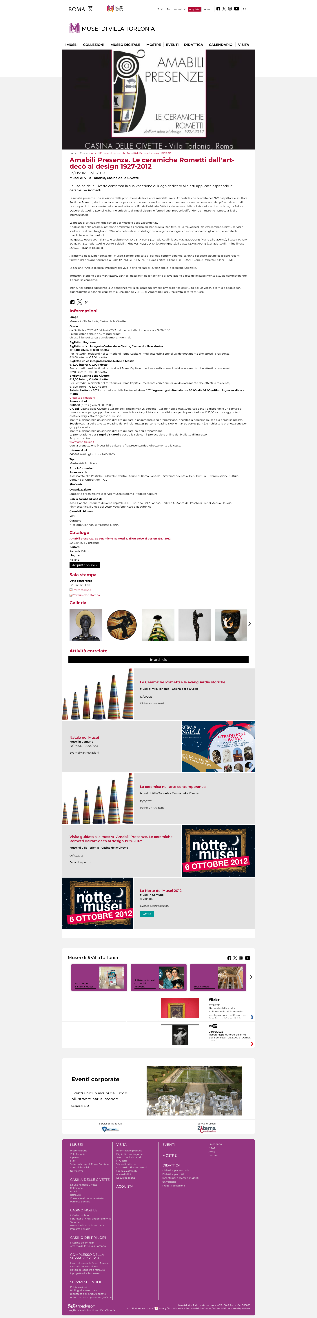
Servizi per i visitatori (128, 1157)
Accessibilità (123, 1174)
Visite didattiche (126, 1164)
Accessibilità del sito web (226, 1308)
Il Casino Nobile (79, 1215)
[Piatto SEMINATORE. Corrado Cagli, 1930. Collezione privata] (122, 625)
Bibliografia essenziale (83, 1290)
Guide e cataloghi (127, 1170)
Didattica (193, 45)
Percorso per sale (80, 1201)
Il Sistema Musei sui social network (144, 983)
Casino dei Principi (88, 1237)
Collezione (76, 1187)
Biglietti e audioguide (129, 1154)
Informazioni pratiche (129, 1150)
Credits (207, 1308)
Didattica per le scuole (175, 1170)
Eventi (172, 45)
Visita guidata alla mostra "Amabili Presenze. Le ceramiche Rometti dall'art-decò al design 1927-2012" (121, 839)
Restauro (75, 1194)
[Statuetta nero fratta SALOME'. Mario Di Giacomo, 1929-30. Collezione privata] (194, 633)
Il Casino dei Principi (82, 1242)
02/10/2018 (227, 1012)
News (212, 1147)
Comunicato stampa (86, 595)
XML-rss (246, 1308)
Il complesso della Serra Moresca (89, 1263)
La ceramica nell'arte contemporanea (173, 787)
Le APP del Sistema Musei (84, 985)
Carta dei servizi (79, 1167)
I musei (71, 45)
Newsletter (76, 1170)
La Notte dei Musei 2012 (161, 891)
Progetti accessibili (173, 1185)
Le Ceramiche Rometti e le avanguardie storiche (182, 682)
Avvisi (212, 1151)
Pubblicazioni (78, 1287)
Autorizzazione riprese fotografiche (91, 1297)
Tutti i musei (174, 9)
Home (73, 153)
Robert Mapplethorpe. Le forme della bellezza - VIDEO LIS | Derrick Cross (230, 1037)
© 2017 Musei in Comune (140, 1308)
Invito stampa (82, 590)
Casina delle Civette (90, 1179)
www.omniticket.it (82, 442)
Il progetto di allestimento (85, 1273)
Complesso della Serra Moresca (87, 1256)
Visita (243, 45)
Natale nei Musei (84, 737)
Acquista (194, 9)
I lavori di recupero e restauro (87, 1269)
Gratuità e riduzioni (82, 397)
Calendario (220, 45)
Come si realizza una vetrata (87, 1198)
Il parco (74, 1157)
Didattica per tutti (173, 1174)
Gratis (147, 914)
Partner (213, 1155)
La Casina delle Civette (83, 1184)
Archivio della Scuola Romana (88, 1245)
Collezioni (93, 45)
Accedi (208, 9)
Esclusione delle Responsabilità (185, 1308)
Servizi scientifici (86, 1282)
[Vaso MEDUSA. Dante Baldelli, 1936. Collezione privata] (158, 633)
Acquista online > (84, 565)
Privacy (162, 1308)
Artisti (73, 1191)
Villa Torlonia (77, 1154)
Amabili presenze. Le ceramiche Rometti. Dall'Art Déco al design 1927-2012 (120, 538)
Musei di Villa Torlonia (118, 28)
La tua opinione (125, 1177)
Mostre (153, 45)
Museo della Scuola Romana (87, 1225)
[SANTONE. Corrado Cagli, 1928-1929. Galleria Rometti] (86, 631)
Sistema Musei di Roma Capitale (89, 1164)
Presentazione (78, 1150)
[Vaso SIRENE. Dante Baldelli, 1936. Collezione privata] (231, 633)
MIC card (121, 1160)
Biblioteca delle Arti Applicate (88, 1293)
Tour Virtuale (201, 986)
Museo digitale (125, 45)
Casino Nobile (83, 1210)
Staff (72, 1160)
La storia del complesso (84, 1266)
